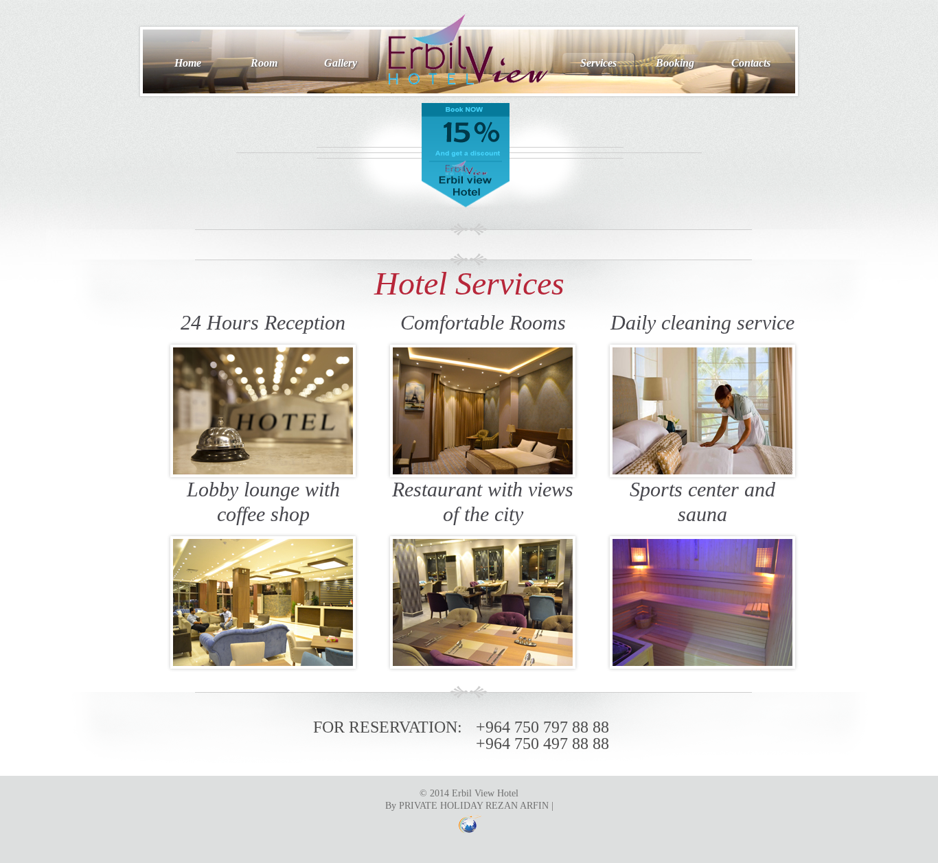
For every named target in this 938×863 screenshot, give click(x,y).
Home (187, 63)
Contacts (750, 63)
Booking (675, 63)
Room (264, 63)
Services (598, 63)
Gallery (340, 63)
